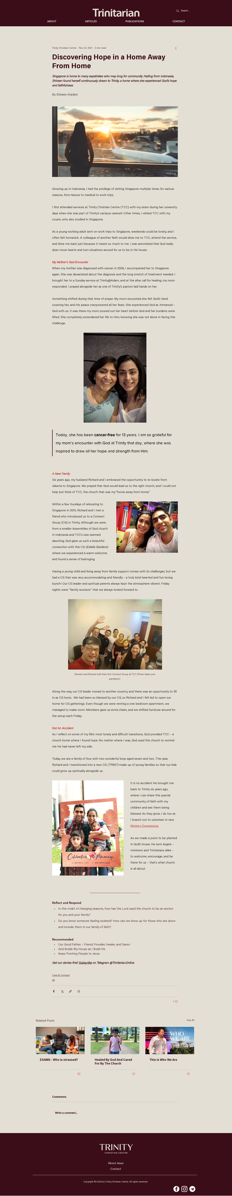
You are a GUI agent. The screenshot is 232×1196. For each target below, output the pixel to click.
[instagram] (184, 1189)
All (53, 980)
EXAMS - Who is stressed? (59, 1060)
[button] (91, 21)
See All (190, 1020)
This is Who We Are (163, 1060)
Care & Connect (61, 975)
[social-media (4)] (192, 1189)
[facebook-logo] (176, 1189)
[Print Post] (78, 991)
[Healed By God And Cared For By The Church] (115, 1040)
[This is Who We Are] (169, 1040)
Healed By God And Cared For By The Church (113, 1062)
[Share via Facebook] (53, 991)
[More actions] (176, 48)
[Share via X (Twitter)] (62, 991)
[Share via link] (70, 991)
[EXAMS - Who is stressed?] (60, 1040)
